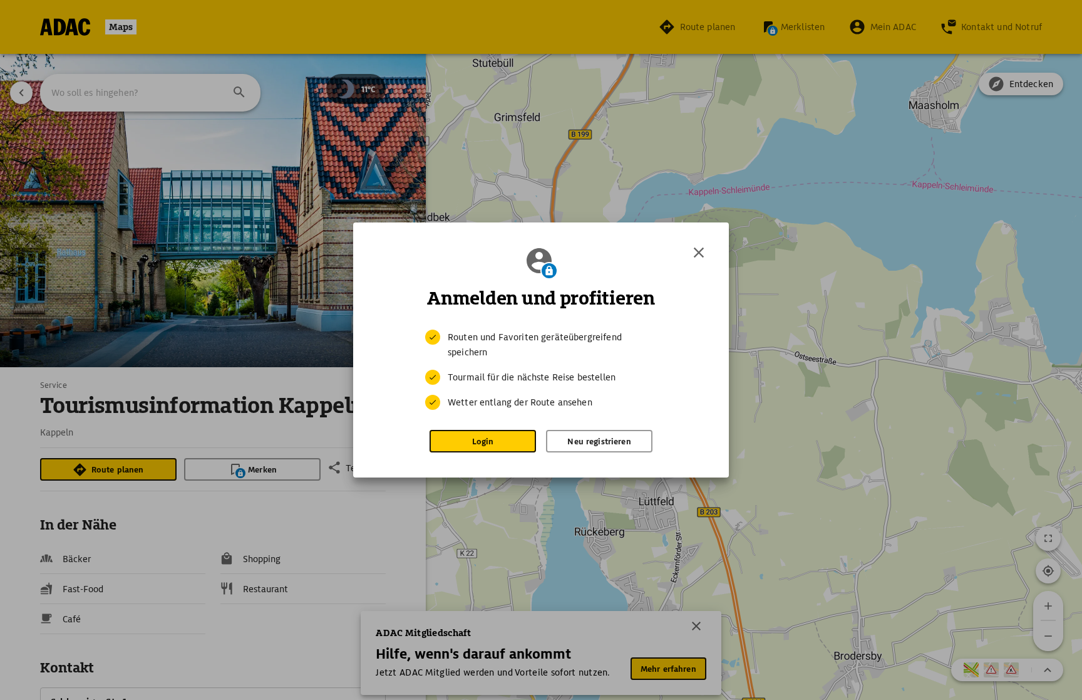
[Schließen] (699, 253)
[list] (541, 370)
